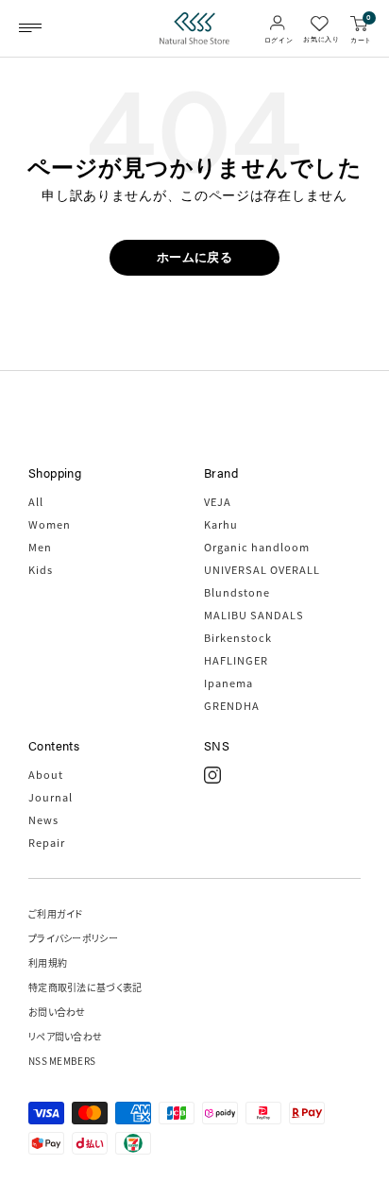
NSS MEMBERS (61, 1061)
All (35, 501)
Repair (46, 842)
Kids (40, 569)
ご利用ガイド (55, 913)
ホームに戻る (194, 257)
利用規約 (47, 962)
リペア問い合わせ (65, 1036)
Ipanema (228, 682)
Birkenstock (238, 637)
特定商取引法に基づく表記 (85, 987)
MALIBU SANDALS (254, 614)
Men (40, 546)
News (43, 819)
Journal (50, 796)
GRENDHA (232, 705)
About (45, 774)
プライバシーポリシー (73, 938)
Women (49, 524)
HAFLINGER (236, 659)
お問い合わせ (57, 1011)
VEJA (217, 501)
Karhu (221, 524)
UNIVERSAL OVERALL (262, 569)
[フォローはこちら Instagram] (212, 775)
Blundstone (237, 591)
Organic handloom (257, 546)
